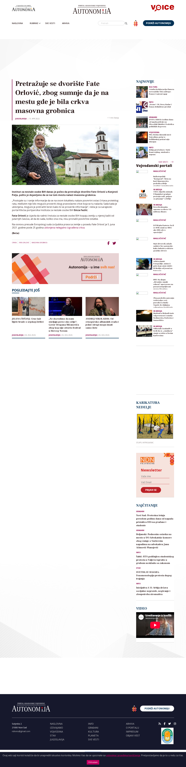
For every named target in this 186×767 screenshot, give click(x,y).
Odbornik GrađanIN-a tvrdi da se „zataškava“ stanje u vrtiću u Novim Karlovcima (163, 332)
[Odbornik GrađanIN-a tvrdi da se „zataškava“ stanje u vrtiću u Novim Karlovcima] (144, 331)
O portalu (132, 727)
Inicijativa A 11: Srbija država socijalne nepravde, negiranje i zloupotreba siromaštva (153, 591)
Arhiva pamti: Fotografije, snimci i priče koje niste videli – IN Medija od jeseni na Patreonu (163, 265)
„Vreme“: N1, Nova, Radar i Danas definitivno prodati (160, 105)
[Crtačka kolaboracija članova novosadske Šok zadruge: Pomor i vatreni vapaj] (142, 92)
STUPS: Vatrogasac (145, 442)
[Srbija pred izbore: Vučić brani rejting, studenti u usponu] (142, 152)
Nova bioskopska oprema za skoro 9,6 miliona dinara (162, 209)
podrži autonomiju (158, 23)
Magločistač (159, 171)
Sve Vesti (50, 23)
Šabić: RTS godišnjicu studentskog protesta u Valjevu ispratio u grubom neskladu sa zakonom (155, 560)
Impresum (132, 731)
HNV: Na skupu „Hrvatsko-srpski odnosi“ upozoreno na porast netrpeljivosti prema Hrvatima (163, 284)
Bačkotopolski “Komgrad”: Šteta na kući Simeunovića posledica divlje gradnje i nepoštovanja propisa (163, 180)
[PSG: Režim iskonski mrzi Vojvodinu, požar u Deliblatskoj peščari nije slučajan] (142, 137)
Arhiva (65, 23)
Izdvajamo (56, 727)
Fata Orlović (24, 243)
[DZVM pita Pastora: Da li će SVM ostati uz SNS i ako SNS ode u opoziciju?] (144, 227)
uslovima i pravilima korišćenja (123, 755)
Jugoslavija (21, 118)
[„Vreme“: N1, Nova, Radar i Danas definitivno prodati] (142, 107)
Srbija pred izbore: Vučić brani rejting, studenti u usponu (159, 152)
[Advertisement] (99, 53)
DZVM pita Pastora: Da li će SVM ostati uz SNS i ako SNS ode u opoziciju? (163, 229)
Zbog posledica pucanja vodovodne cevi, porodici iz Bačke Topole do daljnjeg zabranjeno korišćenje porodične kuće (163, 302)
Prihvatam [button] (93, 762)
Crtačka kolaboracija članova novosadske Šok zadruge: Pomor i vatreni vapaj (161, 91)
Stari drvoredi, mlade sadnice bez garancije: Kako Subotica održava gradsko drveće (163, 247)
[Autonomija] (92, 9)
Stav (138, 568)
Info (151, 102)
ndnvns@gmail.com (21, 731)
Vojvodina (154, 132)
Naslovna (17, 23)
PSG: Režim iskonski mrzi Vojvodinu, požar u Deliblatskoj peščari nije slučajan (160, 138)
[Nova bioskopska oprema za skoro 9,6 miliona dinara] (144, 209)
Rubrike (34, 23)
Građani (153, 117)
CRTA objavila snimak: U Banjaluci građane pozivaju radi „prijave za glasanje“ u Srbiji (163, 195)
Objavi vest (133, 735)
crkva (14, 243)
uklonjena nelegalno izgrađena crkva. (64, 227)
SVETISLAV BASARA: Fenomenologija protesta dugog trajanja (154, 575)
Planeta (93, 735)
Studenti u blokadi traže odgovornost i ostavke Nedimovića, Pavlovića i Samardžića (163, 316)
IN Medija (157, 189)
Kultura (153, 87)
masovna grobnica (39, 243)
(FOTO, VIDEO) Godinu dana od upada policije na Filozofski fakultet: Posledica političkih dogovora (161, 123)
